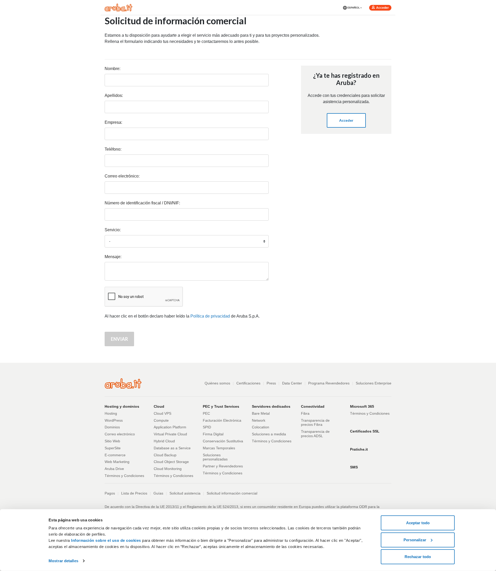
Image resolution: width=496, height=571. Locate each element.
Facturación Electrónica (222, 420)
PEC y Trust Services (221, 406)
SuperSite (113, 448)
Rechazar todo (418, 556)
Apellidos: (114, 95)
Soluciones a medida (269, 434)
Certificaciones (248, 383)
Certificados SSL (364, 431)
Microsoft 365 (362, 406)
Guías (158, 493)
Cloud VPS (162, 413)
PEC (206, 413)
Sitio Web (112, 441)
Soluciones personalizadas (215, 457)
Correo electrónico (120, 434)
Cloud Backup (165, 455)
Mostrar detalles (63, 561)
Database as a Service (172, 448)
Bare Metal (261, 413)
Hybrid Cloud (164, 441)
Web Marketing (117, 462)
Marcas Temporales (219, 448)
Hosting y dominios (122, 406)
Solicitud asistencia (184, 493)
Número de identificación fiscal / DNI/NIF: (142, 203)
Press (271, 383)
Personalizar (415, 539)
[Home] (119, 7)
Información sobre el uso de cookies (106, 540)
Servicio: (113, 230)
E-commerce (115, 455)
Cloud (159, 406)
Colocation (260, 427)
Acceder (382, 8)
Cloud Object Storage (171, 462)
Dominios (112, 427)
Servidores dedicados (271, 406)
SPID (207, 427)
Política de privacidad (210, 316)
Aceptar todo (418, 523)
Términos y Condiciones (124, 476)
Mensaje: (113, 256)
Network (258, 420)
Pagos (110, 493)
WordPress (114, 420)
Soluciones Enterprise (373, 383)
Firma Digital (213, 434)
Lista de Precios (134, 493)
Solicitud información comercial (232, 493)
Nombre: (112, 68)
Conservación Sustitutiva (223, 441)
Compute (161, 420)
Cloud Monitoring (168, 469)
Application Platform (170, 427)
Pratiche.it (359, 449)
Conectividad (312, 406)
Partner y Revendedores (223, 466)
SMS (354, 467)
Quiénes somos (217, 383)
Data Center (292, 383)
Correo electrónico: (122, 176)
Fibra (305, 413)
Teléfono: (113, 149)
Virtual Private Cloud (170, 434)
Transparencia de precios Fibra (315, 422)
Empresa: (113, 122)
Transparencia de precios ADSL (315, 433)
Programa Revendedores (329, 383)
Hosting (111, 413)
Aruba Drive (114, 469)
